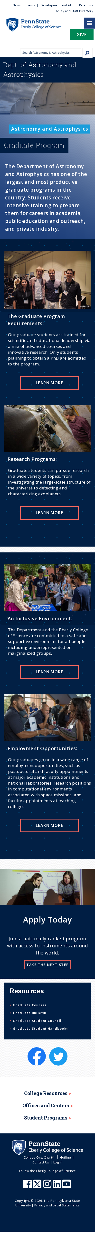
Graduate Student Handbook (39, 1028)
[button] (82, 36)
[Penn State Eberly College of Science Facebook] (28, 1186)
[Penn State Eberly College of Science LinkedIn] (57, 1186)
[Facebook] (37, 1050)
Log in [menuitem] (58, 1162)
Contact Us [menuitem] (40, 1162)
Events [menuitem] (30, 5)
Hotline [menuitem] (65, 1157)
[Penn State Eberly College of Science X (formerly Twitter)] (38, 1186)
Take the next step (47, 964)
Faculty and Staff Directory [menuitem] (73, 11)
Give (81, 34)
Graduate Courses (29, 1005)
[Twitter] (58, 1050)
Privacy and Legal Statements (57, 1205)
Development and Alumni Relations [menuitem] (67, 5)
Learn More (49, 382)
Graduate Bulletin (30, 1013)
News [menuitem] (17, 5)
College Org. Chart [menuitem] (38, 1157)
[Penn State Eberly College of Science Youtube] (67, 1186)
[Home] (31, 20)
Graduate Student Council (37, 1020)
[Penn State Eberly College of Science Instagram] (48, 1186)
